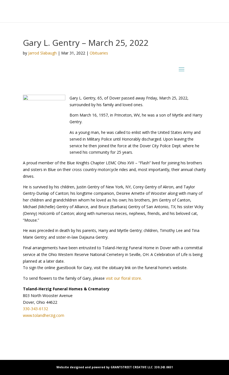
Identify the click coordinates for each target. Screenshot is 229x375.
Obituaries (99, 53)
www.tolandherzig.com (43, 315)
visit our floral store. (124, 278)
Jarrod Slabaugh (42, 53)
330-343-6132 (35, 308)
